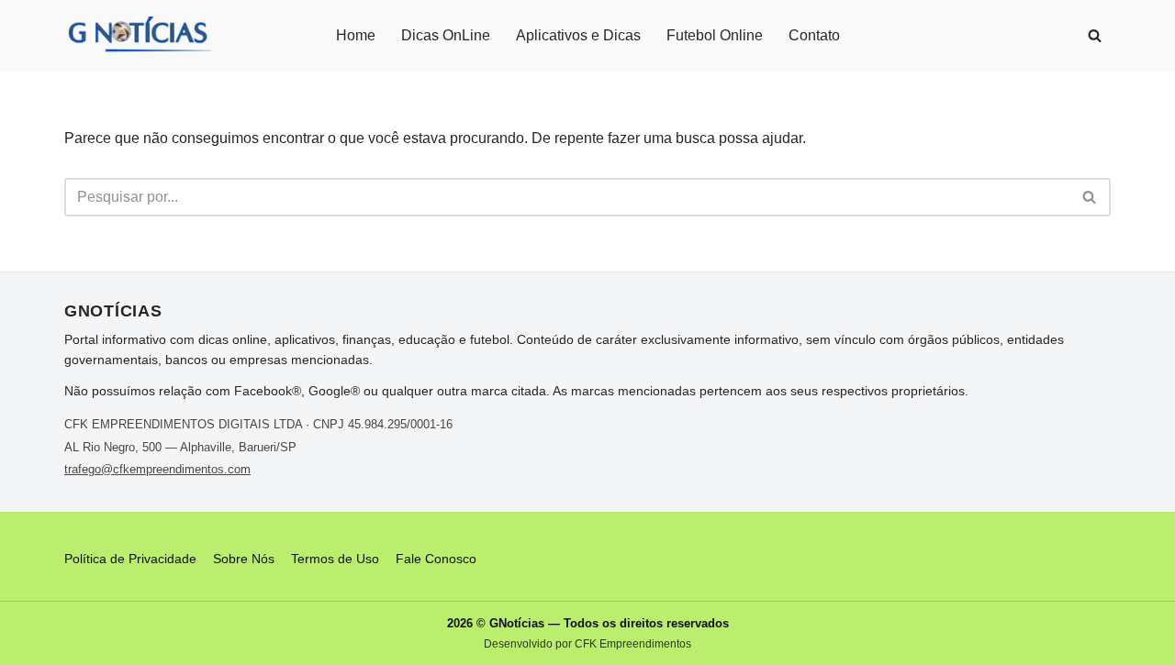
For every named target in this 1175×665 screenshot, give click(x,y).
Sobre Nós (243, 558)
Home (355, 35)
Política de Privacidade (130, 558)
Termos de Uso (335, 558)
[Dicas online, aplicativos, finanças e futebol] (138, 35)
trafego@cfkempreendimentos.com (157, 469)
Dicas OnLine (445, 35)
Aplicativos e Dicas (578, 35)
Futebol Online (714, 35)
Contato (814, 35)
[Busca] (1095, 35)
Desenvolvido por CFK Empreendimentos (587, 643)
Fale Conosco (436, 558)
